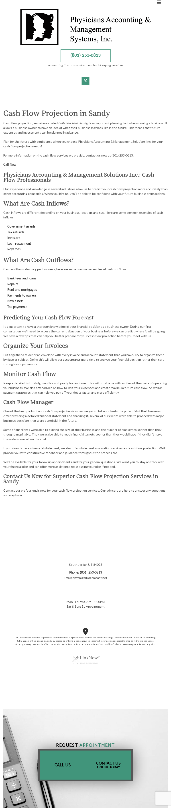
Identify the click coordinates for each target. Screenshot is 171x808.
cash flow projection (17, 146)
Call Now (9, 165)
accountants (72, 359)
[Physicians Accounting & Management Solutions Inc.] (85, 27)
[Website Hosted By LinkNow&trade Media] (86, 657)
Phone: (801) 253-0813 (85, 572)
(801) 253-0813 (85, 55)
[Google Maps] (85, 633)
